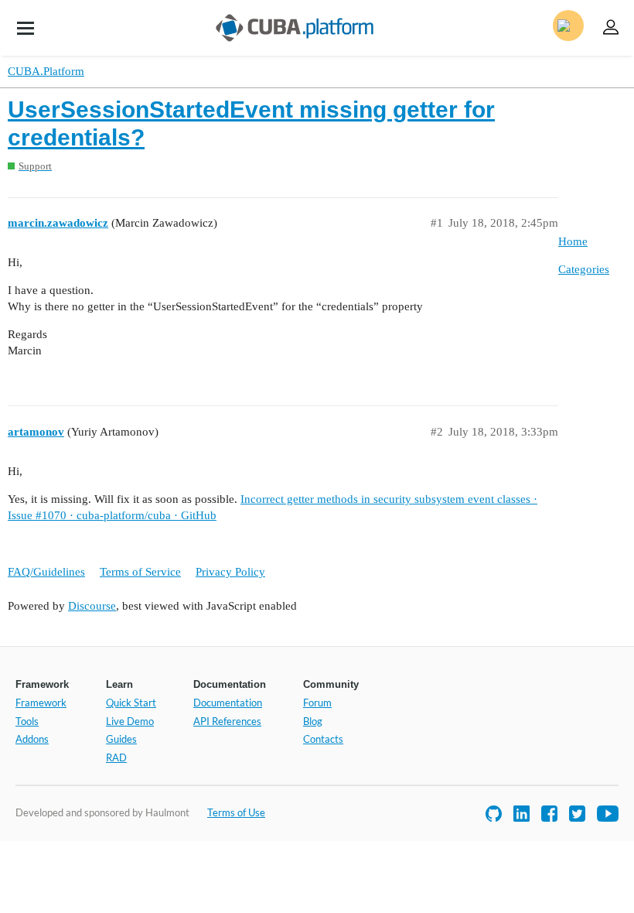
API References (227, 721)
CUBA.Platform (46, 71)
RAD (116, 757)
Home (573, 241)
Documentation (227, 702)
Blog (312, 721)
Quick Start (131, 702)
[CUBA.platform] (25, 27)
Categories (583, 269)
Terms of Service (140, 572)
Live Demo (130, 721)
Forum (317, 702)
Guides (121, 738)
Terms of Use (236, 812)
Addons (32, 738)
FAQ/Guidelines (46, 572)
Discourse (92, 606)
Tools (27, 721)
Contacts (323, 738)
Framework (40, 702)
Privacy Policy (230, 572)
